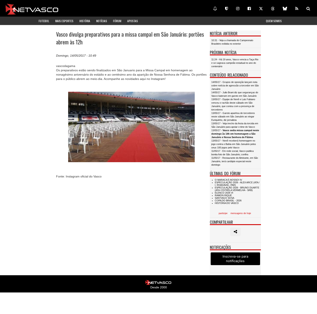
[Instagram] (237, 8)
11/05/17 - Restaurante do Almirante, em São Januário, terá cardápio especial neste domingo (234, 161)
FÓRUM (117, 21)
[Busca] (308, 8)
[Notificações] (215, 8)
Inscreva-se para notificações (235, 258)
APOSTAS (132, 21)
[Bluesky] (285, 8)
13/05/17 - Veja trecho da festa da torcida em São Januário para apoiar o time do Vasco (234, 125)
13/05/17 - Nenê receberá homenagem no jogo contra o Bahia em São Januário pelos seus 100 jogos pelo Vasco (233, 144)
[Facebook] (249, 8)
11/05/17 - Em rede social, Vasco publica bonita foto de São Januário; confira (232, 153)
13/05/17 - (235, 133)
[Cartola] (226, 8)
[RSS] (297, 8)
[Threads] (272, 8)
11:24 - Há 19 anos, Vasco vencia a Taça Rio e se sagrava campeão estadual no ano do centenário (234, 63)
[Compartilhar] (235, 231)
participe (223, 213)
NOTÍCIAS (101, 21)
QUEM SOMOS (274, 21)
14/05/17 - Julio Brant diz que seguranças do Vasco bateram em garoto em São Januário (234, 94)
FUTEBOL (44, 21)
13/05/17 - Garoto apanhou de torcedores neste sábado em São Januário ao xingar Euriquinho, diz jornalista (233, 116)
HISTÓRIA (84, 21)
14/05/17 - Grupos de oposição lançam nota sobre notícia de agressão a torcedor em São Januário (235, 85)
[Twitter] (261, 8)
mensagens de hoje (241, 213)
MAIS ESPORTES (64, 21)
